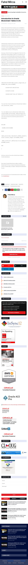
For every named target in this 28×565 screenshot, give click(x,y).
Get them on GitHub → (14, 312)
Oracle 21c (21, 184)
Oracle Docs (6, 176)
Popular (6, 498)
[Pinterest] (12, 190)
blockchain (7, 16)
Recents (14, 498)
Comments (22, 498)
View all (24, 216)
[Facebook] (6, 190)
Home (2, 16)
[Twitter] (9, 190)
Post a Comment (5, 237)
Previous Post (5, 240)
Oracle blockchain (5, 186)
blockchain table (14, 184)
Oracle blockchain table (15, 186)
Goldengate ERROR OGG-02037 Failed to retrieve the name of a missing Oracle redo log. (17, 517)
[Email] (18, 190)
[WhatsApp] (15, 190)
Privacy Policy (21, 562)
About (9, 562)
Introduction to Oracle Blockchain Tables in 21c (7, 228)
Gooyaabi (23, 560)
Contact (14, 562)
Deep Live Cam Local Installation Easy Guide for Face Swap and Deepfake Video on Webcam (17, 503)
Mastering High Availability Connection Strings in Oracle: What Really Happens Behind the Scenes (17, 12)
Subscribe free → (14, 254)
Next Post (24, 240)
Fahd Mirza (11, 195)
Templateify (10, 560)
